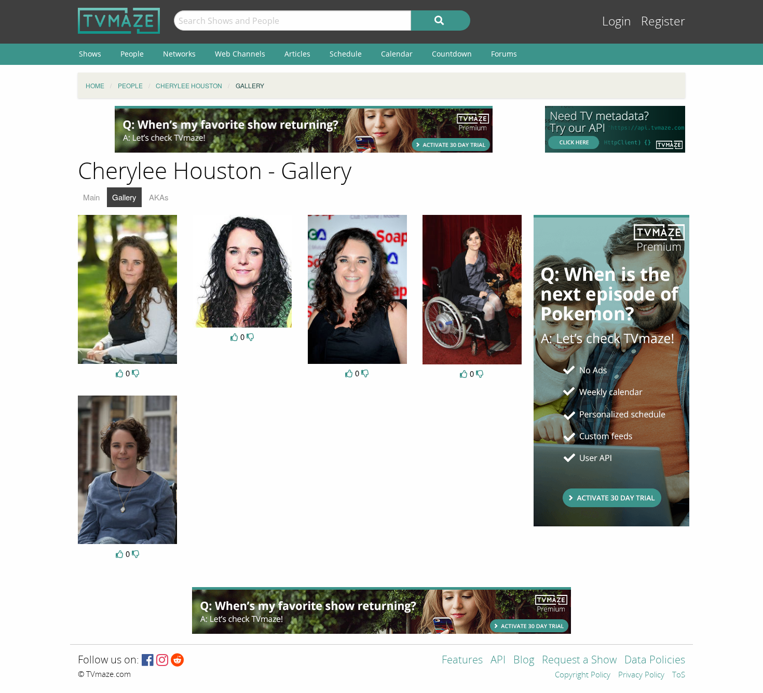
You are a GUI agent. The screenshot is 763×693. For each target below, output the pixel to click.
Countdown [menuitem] (452, 54)
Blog (523, 660)
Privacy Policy (641, 675)
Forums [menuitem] (504, 54)
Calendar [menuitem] (397, 54)
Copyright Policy (582, 675)
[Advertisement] (304, 129)
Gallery (124, 197)
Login (616, 22)
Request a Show (579, 660)
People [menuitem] (132, 54)
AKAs (159, 197)
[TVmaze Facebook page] (148, 660)
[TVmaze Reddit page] (177, 660)
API (498, 660)
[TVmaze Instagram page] (162, 660)
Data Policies (654, 660)
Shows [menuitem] (90, 54)
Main (91, 197)
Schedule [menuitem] (346, 54)
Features (462, 660)
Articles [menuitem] (297, 54)
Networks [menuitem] (179, 54)
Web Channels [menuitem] (240, 54)
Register (663, 22)
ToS (678, 675)
